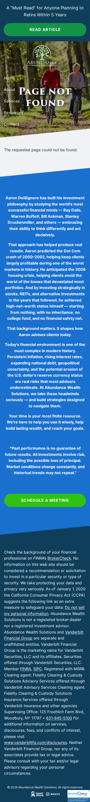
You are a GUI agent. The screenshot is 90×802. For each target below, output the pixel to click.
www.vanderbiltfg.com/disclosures (35, 742)
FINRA (25, 668)
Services (12, 101)
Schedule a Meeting (45, 500)
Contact (11, 124)
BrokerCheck (59, 558)
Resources (13, 112)
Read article (45, 29)
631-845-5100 (59, 718)
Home (9, 78)
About (9, 89)
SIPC (37, 668)
